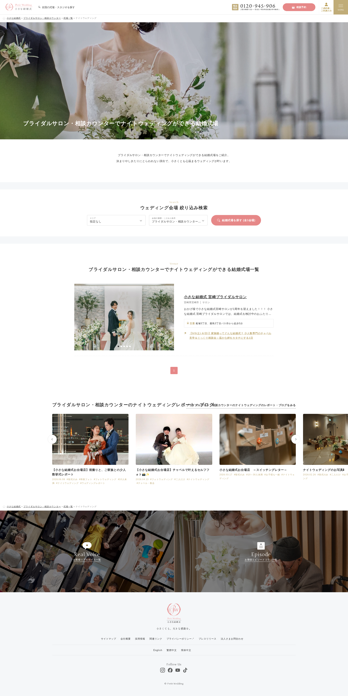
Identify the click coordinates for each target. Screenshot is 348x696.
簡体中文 (186, 650)
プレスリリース (207, 638)
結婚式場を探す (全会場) (239, 220)
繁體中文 (172, 650)
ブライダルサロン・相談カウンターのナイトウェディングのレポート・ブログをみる (241, 405)
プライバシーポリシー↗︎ (180, 638)
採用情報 (140, 638)
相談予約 (301, 7)
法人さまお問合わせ (232, 638)
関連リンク (156, 638)
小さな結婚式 (14, 18)
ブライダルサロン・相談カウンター (42, 18)
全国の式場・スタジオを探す (58, 7)
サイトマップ (108, 638)
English (157, 650)
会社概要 (126, 638)
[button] (118, 346)
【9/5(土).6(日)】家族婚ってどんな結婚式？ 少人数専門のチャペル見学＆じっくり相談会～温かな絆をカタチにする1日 (230, 335)
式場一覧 (68, 18)
